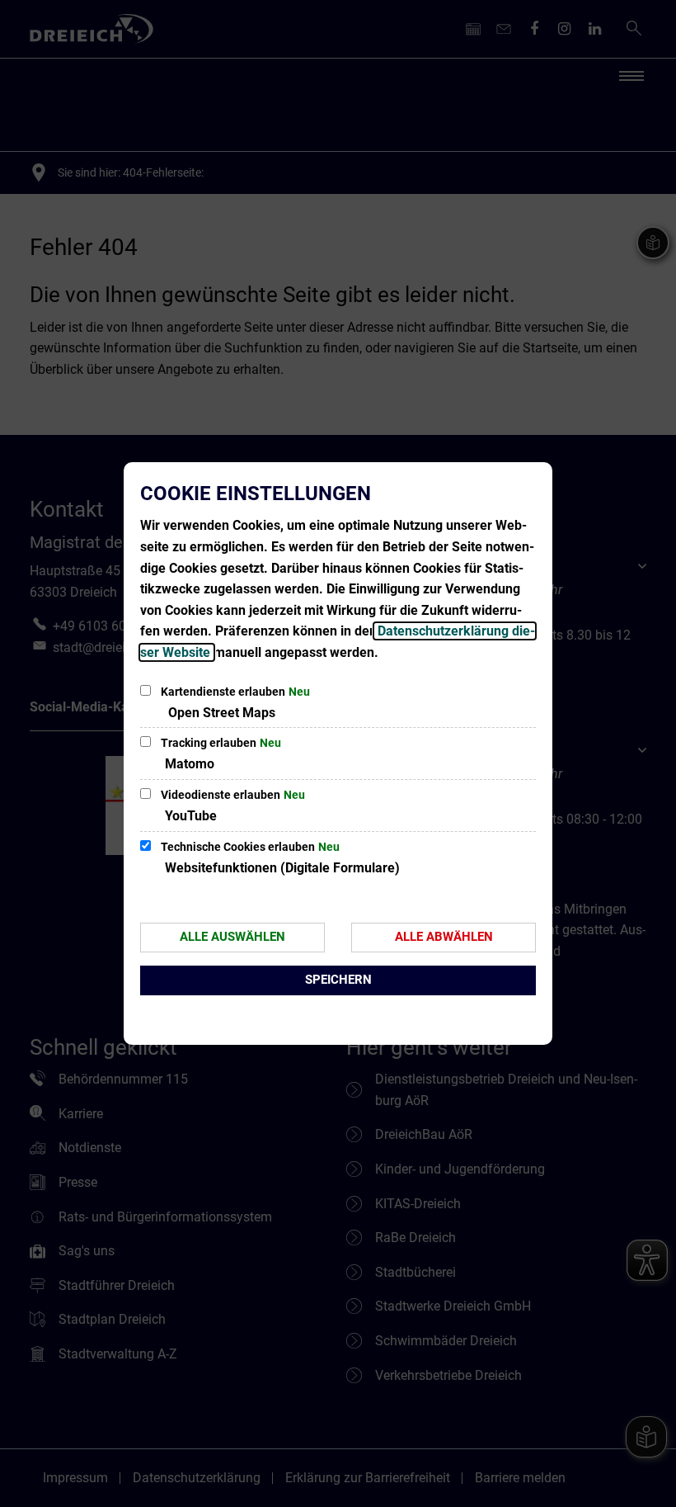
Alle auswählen (232, 936)
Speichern (338, 979)
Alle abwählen (444, 936)
